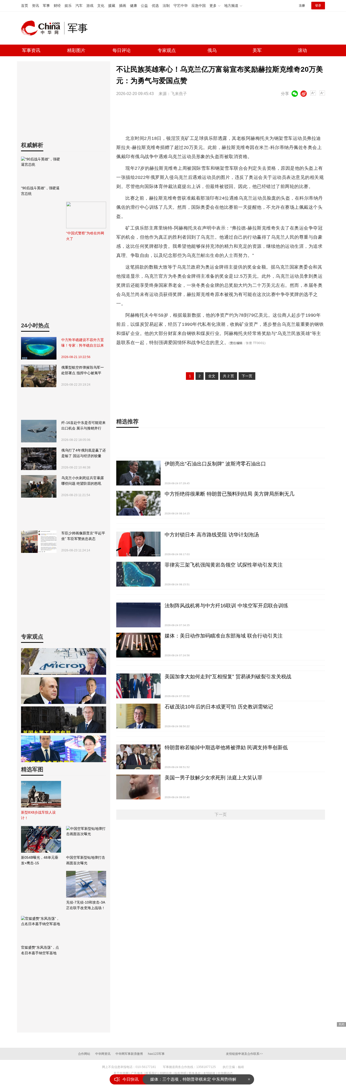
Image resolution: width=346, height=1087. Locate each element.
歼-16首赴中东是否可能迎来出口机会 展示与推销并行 (83, 425)
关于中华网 (121, 1073)
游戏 (89, 6)
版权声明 (180, 1073)
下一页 (247, 376)
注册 (302, 5)
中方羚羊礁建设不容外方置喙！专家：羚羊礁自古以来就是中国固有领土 (82, 343)
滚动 (302, 50)
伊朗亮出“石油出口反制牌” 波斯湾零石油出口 (215, 463)
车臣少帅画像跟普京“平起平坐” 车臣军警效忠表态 (83, 536)
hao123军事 (156, 1054)
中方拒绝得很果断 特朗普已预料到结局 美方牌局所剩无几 (229, 494)
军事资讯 (31, 50)
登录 (318, 5)
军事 (46, 6)
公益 (144, 6)
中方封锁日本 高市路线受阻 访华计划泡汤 (212, 534)
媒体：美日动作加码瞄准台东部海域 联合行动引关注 (224, 636)
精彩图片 (76, 50)
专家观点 (167, 50)
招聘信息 (166, 1073)
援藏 (111, 6)
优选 (155, 6)
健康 (133, 6)
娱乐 (68, 6)
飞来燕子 (179, 93)
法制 (166, 6)
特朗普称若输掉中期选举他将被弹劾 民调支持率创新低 (226, 747)
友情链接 (209, 1073)
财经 (57, 6)
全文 (211, 376)
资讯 (35, 6)
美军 (257, 50)
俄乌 (212, 50)
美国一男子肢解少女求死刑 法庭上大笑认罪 (213, 777)
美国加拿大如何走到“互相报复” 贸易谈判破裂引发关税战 (228, 676)
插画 (122, 6)
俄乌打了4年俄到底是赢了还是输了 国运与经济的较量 (83, 453)
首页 (24, 6)
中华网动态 (225, 1073)
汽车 (79, 6)
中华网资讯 (102, 1054)
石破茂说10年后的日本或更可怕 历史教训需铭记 (219, 706)
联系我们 (151, 1073)
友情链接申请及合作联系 (244, 1054)
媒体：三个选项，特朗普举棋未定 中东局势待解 (193, 1079)
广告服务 (137, 1073)
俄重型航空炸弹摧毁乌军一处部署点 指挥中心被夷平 (82, 370)
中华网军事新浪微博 (129, 1054)
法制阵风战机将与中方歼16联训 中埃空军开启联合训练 (226, 605)
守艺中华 (181, 6)
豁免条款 (195, 1073)
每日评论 (121, 50)
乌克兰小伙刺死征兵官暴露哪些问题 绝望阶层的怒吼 (82, 480)
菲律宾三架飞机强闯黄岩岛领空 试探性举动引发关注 (224, 565)
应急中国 (198, 6)
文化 (100, 6)
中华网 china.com (42, 28)
